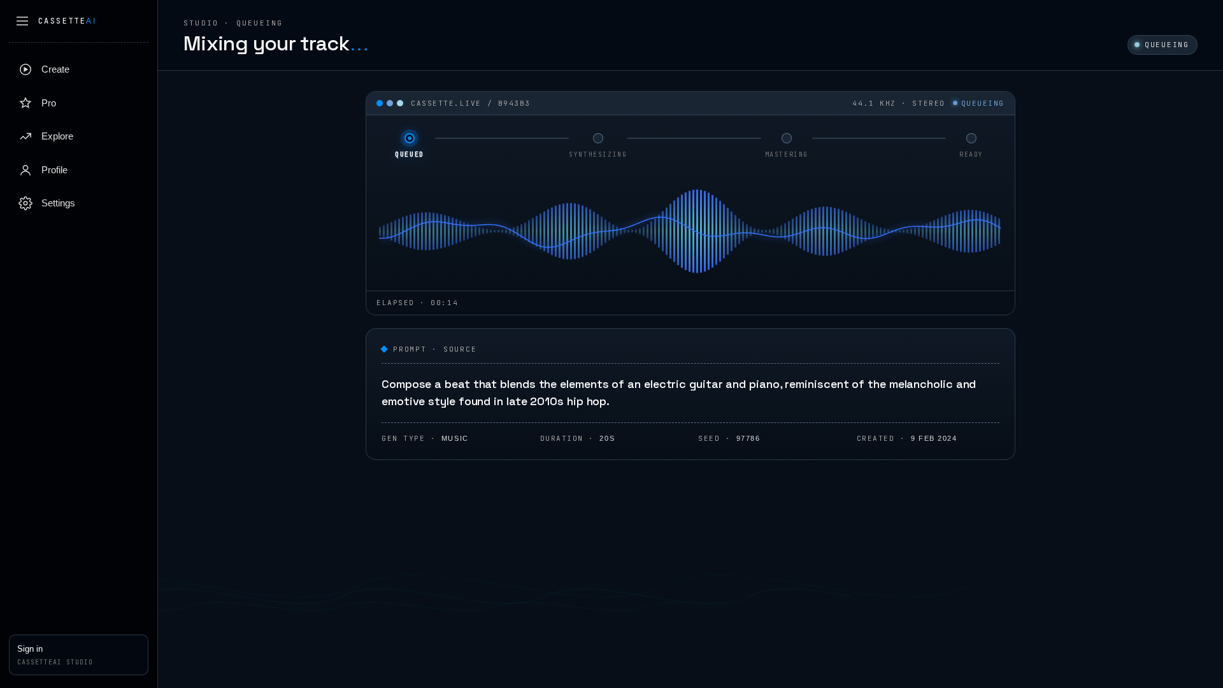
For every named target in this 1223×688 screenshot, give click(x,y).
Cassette (67, 21)
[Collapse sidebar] (22, 21)
